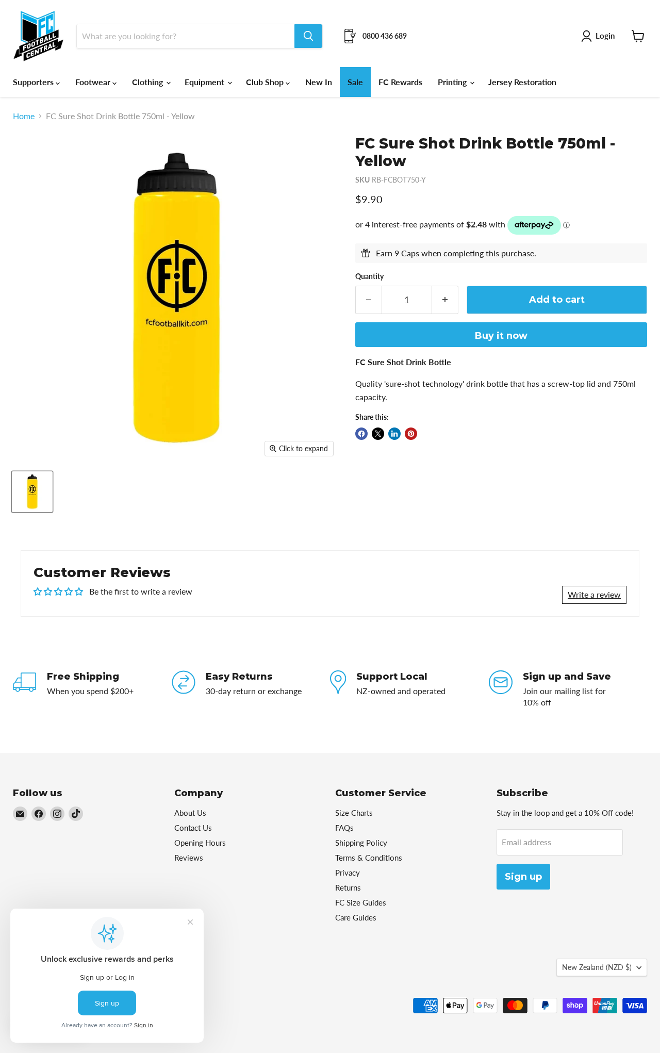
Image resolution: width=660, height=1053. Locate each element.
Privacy (347, 872)
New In (318, 82)
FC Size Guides (360, 902)
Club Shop (266, 82)
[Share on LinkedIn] (394, 433)
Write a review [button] (594, 594)
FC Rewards (400, 82)
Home (24, 116)
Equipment (205, 82)
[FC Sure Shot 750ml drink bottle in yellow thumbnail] (32, 491)
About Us (190, 812)
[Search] (308, 36)
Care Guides (355, 917)
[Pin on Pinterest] (411, 433)
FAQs (344, 827)
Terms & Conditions (368, 857)
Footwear (93, 82)
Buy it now (501, 335)
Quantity (369, 276)
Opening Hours (200, 842)
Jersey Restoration (522, 82)
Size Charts (354, 812)
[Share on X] (378, 433)
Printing (453, 82)
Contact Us (193, 827)
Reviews (188, 857)
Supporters (34, 82)
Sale (355, 82)
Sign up (523, 876)
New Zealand (597, 967)
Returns (348, 887)
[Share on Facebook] (361, 433)
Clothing (148, 82)
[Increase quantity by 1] (445, 300)
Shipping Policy (361, 842)
